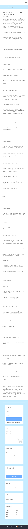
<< (7, 487)
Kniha (7, 452)
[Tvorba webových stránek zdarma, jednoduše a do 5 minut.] (17, 526)
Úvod (2, 7)
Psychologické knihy (11, 455)
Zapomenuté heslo (16, 422)
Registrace (9, 422)
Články (6, 7)
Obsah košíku (9, 435)
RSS (21, 526)
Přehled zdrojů (9, 499)
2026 (16, 487)
